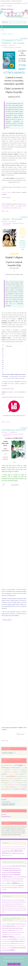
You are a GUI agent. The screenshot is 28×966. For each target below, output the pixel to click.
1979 (12, 846)
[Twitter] (11, 964)
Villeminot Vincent (16, 947)
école (14, 769)
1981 (13, 846)
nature (16, 780)
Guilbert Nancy (8, 937)
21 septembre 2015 (13, 432)
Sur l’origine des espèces (21, 205)
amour (20, 765)
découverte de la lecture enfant (8, 909)
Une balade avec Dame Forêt (13, 430)
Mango (7, 740)
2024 (7, 855)
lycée (19, 778)
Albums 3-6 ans (5, 435)
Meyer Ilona (22, 939)
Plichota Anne (14, 943)
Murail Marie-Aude (16, 941)
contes (26, 767)
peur (8, 782)
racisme (2, 784)
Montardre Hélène (7, 941)
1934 (2, 846)
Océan (20, 207)
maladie (24, 778)
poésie (11, 782)
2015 (4, 853)
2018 (14, 853)
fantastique (3, 774)
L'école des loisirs (12, 878)
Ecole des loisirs (15, 872)
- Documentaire (17, 47)
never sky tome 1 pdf (21, 908)
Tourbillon (19, 887)
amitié (16, 765)
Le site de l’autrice (6, 192)
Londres (15, 778)
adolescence (8, 765)
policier (13, 782)
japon (6, 778)
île (15, 776)
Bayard (12, 868)
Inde (2, 778)
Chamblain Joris (11, 930)
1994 (22, 846)
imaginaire (17, 776)
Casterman (5, 870)
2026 (11, 855)
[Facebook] (9, 964)
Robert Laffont (10, 885)
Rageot (6, 885)
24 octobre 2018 (12, 221)
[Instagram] (16, 964)
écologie (17, 769)
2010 (5, 851)
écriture (20, 769)
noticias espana (14, 902)
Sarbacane (21, 885)
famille (24, 772)
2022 (3, 855)
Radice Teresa (19, 943)
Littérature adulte (16, 1)
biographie (16, 767)
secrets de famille (24, 784)
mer (26, 778)
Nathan (15, 883)
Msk (11, 883)
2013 (16, 851)
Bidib (15, 397)
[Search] (24, 22)
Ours (2, 782)
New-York (20, 780)
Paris (4, 782)
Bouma (18, 397)
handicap (21, 774)
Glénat (10, 877)
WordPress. (22, 960)
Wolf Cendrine (6, 950)
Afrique (13, 765)
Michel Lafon (4, 883)
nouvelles (25, 780)
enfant (26, 769)
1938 (5, 846)
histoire (2, 776)
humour (12, 776)
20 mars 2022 (11, 45)
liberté (10, 778)
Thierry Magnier (13, 887)
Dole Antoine (21, 932)
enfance (23, 769)
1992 (18, 846)
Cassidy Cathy (7, 928)
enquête (5, 772)
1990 (17, 846)
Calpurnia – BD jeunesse (12, 219)
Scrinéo (3, 887)
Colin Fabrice (17, 930)
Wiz (5, 889)
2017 (10, 853)
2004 (16, 848)
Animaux (3, 767)
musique (11, 780)
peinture (6, 782)
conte (24, 767)
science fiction (10, 784)
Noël (23, 780)
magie (21, 778)
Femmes (14, 774)
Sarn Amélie (11, 945)
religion (5, 784)
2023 (5, 855)
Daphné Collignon (10, 388)
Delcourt (15, 870)
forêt (16, 774)
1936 (4, 846)
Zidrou (12, 950)
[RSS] (14, 964)
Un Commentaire (24, 38)
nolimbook (20, 906)
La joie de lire (19, 878)
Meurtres (2, 780)
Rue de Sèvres (15, 885)
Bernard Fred (10, 926)
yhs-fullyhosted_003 (6, 902)
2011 (8, 851)
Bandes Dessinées (5, 1)
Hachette (24, 876)
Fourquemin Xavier (11, 934)
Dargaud (10, 870)
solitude (6, 786)
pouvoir (16, 782)
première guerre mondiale (22, 782)
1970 (9, 846)
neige (18, 780)
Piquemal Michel (8, 943)
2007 (22, 848)
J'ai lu (3, 878)
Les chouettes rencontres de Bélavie (10, 207)
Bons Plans (3, 814)
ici (6, 729)
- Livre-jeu (20, 434)
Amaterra (7, 211)
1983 (15, 846)
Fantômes (11, 774)
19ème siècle (3, 765)
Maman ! (3, 5)
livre (12, 778)
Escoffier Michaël (5, 934)
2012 (12, 851)
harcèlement (25, 774)
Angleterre (25, 765)
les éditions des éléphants (16, 880)
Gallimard (11, 874)
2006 (20, 848)
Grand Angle (14, 876)
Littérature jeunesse (6, 3)
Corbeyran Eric (5, 932)
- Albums (16, 434)
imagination (21, 776)
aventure (13, 767)
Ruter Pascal (7, 945)
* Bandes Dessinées (6, 223)
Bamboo (8, 868)
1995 (24, 846)
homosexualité (8, 776)
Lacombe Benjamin (5, 939)
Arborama (12, 205)
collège (21, 767)
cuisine (2, 769)
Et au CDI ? (24, 3)
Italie (3, 778)
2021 (23, 853)
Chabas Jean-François (17, 928)
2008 (24, 848)
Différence (8, 769)
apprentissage (7, 767)
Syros (8, 887)
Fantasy (8, 774)
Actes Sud (3, 866)
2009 (3, 851)
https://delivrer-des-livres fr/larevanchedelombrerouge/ (13, 900)
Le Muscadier (8, 880)
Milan (8, 883)
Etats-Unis (19, 772)
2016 (7, 853)
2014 (21, 851)
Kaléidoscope (6, 878)
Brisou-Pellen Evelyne (18, 926)
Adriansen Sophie (10, 924)
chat (19, 767)
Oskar (19, 883)
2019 (17, 853)
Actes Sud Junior (8, 866)
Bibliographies (17, 3)
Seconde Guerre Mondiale (17, 784)
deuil (5, 769)
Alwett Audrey (18, 924)
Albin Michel (15, 866)
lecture (8, 778)
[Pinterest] (19, 964)
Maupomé (18, 939)
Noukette (23, 415)
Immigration (25, 776)
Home (3, 29)
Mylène (22, 397)
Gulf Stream (19, 876)
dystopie (11, 769)
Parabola (16, 960)
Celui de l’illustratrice (6, 197)
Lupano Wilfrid (12, 939)
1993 (20, 846)
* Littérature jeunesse (7, 47)
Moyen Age (7, 780)
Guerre (19, 774)
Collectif (21, 930)
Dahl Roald (10, 932)
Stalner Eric (16, 945)
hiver (5, 776)
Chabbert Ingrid (5, 930)
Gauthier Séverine (18, 934)
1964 (7, 846)
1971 (10, 846)
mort (5, 780)
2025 (9, 855)
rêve (7, 784)
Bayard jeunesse (17, 868)
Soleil (6, 887)
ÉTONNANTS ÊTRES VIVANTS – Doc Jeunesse (13, 42)
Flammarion (5, 874)
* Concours (9, 5)
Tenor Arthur (20, 945)
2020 (20, 853)
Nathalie (5, 45)
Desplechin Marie (15, 932)
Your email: (3, 799)
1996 (25, 846)
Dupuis (7, 872)
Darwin (15, 392)
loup (17, 778)
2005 (18, 848)
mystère (14, 780)
